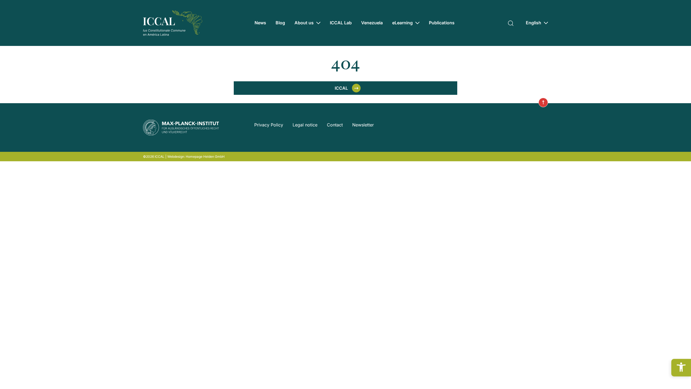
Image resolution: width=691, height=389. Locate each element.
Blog (280, 22)
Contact (335, 125)
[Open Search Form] (510, 22)
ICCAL (341, 88)
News (260, 22)
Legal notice (305, 125)
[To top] (543, 102)
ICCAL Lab (341, 22)
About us (304, 22)
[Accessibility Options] (681, 367)
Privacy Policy (268, 125)
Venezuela (372, 22)
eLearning (402, 22)
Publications (442, 22)
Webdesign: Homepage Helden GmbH (196, 157)
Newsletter (363, 125)
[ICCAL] (172, 23)
